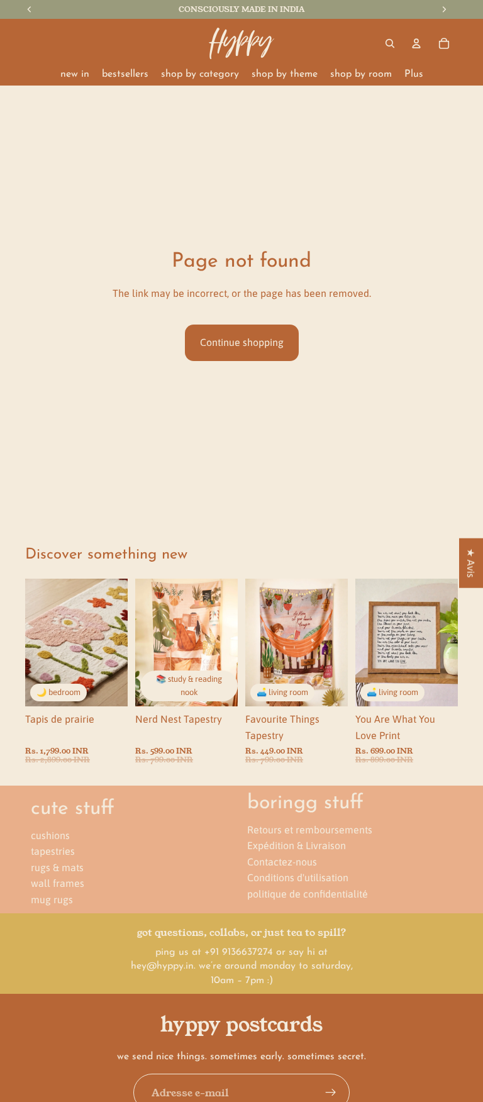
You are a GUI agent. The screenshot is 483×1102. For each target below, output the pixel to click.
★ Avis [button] (471, 563)
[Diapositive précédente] (39, 642)
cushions (50, 834)
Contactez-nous (282, 861)
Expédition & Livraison (296, 845)
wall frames (57, 883)
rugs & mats (57, 867)
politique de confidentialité (307, 893)
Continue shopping (242, 342)
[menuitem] (414, 74)
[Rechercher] (390, 43)
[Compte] (416, 43)
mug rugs (52, 899)
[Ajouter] (108, 687)
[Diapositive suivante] (114, 642)
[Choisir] (218, 687)
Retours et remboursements (309, 829)
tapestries (53, 851)
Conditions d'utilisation (297, 877)
